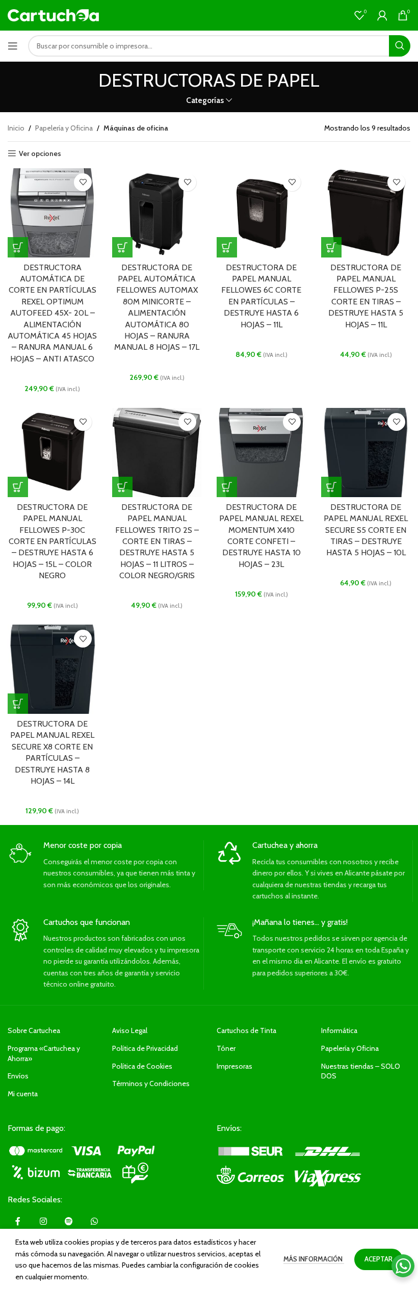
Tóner (226, 1048)
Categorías (205, 100)
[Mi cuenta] (382, 15)
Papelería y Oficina (64, 128)
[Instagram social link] (43, 1221)
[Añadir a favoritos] (83, 182)
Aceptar (378, 1259)
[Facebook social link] (18, 1221)
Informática (339, 1030)
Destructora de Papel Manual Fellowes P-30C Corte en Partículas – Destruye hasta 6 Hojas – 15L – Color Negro (52, 541)
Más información (313, 1259)
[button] (18, 247)
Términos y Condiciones (151, 1083)
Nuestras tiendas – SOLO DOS (360, 1071)
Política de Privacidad (145, 1048)
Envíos (18, 1075)
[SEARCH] (399, 46)
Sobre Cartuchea (34, 1030)
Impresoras (234, 1066)
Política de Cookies (142, 1066)
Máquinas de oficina (135, 128)
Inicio (16, 128)
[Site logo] (53, 14)
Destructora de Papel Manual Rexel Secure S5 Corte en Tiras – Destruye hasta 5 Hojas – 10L (366, 530)
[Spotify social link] (69, 1221)
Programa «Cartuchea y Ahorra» (44, 1053)
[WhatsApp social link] (94, 1221)
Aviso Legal (129, 1030)
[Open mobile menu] (13, 46)
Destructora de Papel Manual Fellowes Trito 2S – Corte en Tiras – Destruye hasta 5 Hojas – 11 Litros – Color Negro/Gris (157, 541)
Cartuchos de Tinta (246, 1030)
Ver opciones (40, 153)
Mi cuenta (23, 1093)
